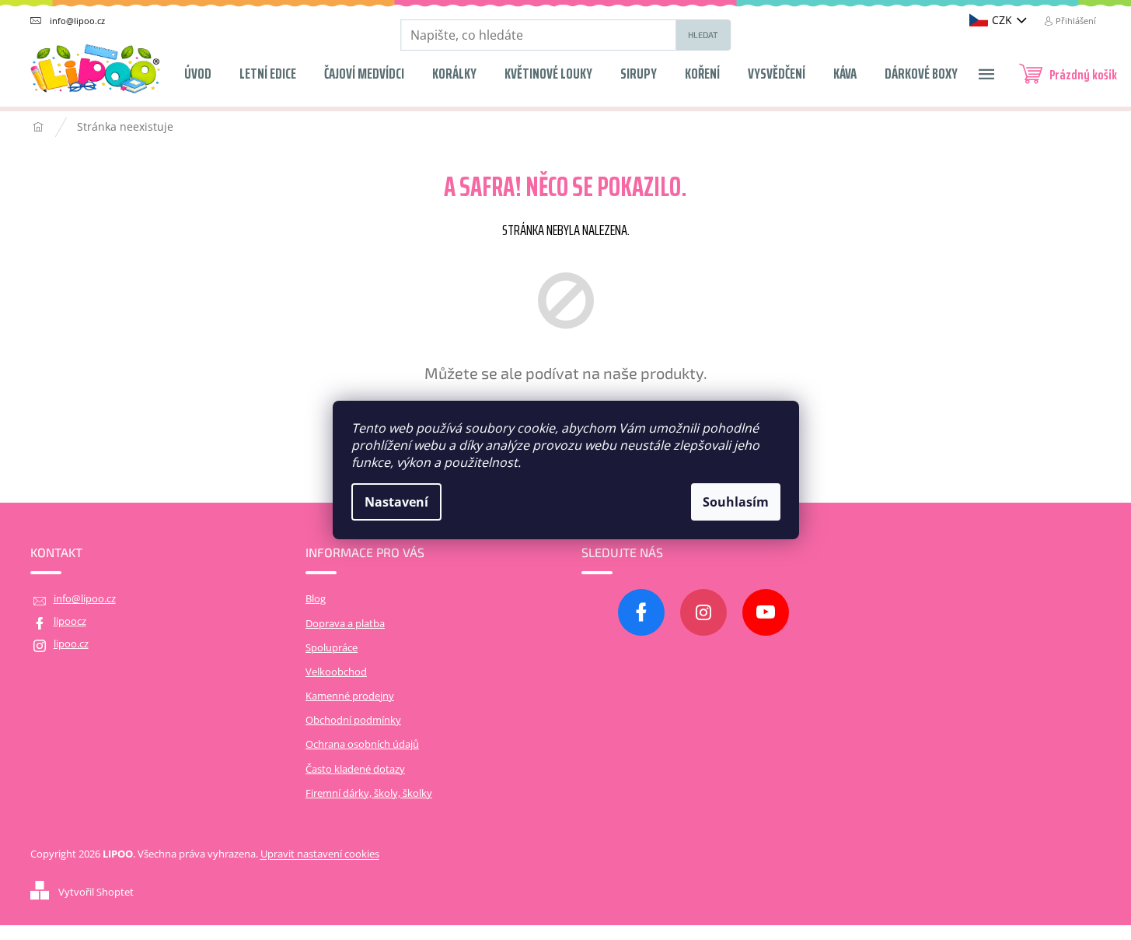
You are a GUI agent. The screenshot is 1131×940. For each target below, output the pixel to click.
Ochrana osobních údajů (362, 744)
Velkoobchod (336, 672)
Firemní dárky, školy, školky (368, 793)
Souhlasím (736, 501)
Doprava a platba (345, 623)
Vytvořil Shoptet (96, 892)
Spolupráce (331, 647)
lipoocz (70, 621)
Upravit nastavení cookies (319, 854)
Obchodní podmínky (353, 720)
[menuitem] (197, 68)
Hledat (703, 35)
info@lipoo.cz (85, 598)
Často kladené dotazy (355, 769)
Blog (315, 598)
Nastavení (396, 501)
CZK (1002, 19)
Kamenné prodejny (349, 696)
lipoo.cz (71, 644)
